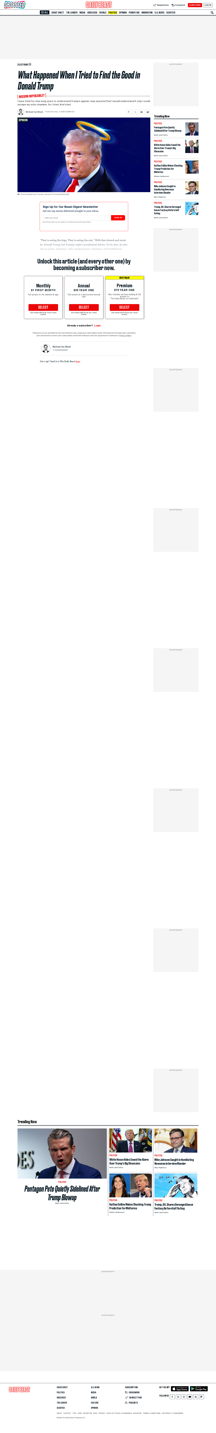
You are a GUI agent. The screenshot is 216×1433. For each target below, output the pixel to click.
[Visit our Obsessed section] (24, 5)
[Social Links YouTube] (189, 1397)
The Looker (71, 12)
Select (43, 307)
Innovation (147, 12)
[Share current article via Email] (141, 111)
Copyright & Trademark (172, 1413)
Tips (74, 1413)
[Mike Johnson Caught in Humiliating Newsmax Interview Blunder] (192, 193)
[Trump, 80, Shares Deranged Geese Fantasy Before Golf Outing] (192, 214)
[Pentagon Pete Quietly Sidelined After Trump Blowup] (192, 135)
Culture (95, 1403)
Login (97, 325)
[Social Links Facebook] (172, 1397)
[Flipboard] (201, 1397)
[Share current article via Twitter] (135, 111)
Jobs (79, 1413)
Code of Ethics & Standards (119, 1413)
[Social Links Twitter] (178, 1397)
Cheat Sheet (57, 12)
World (94, 1398)
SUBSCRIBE (195, 5)
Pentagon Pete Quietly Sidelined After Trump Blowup (62, 1193)
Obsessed (92, 12)
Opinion (123, 12)
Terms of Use (74, 222)
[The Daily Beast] (99, 5)
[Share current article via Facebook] (128, 111)
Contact (67, 1413)
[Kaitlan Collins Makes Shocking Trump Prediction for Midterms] (192, 173)
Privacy (102, 1413)
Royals (102, 12)
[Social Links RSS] (195, 1397)
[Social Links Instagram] (184, 1397)
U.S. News (159, 12)
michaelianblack (61, 350)
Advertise (87, 1413)
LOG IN (208, 5)
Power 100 (134, 12)
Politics (112, 12)
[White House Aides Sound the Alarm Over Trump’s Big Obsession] (192, 152)
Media (82, 12)
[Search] (212, 12)
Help (95, 1413)
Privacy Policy (86, 222)
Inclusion (137, 1413)
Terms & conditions (151, 1413)
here (78, 361)
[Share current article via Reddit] (147, 111)
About (59, 1413)
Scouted (170, 12)
